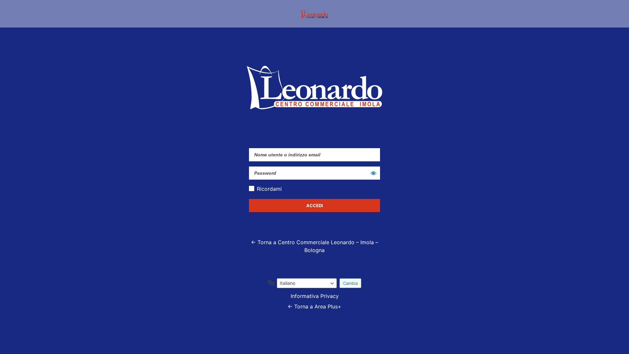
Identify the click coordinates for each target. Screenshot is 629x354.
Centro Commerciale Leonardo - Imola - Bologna (314, 14)
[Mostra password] (373, 173)
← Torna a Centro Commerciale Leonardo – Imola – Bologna (314, 246)
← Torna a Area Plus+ (314, 306)
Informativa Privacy (315, 296)
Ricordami (269, 189)
